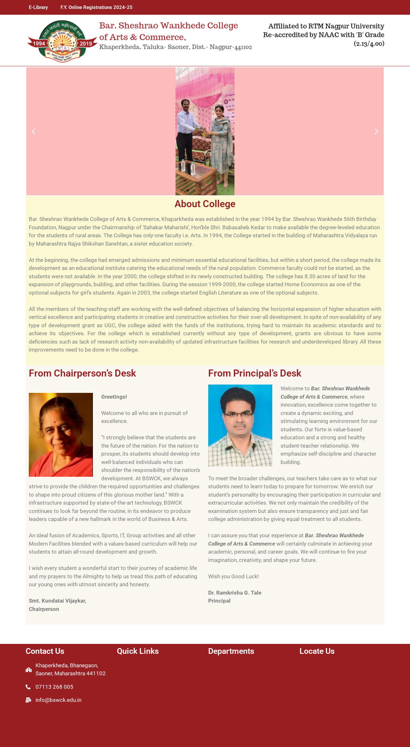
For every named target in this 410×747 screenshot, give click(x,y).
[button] (33, 131)
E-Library (38, 7)
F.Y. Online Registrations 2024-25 (97, 7)
